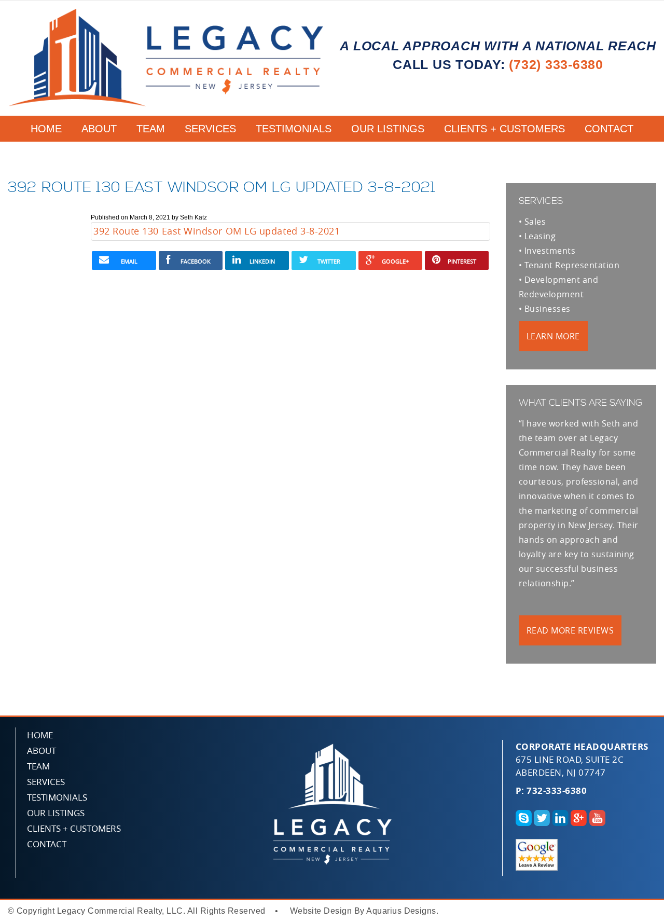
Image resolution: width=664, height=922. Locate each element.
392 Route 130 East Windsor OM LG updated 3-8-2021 (216, 231)
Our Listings (387, 128)
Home (46, 128)
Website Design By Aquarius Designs (363, 910)
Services (210, 128)
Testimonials (293, 128)
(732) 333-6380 (556, 64)
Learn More (553, 336)
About (99, 128)
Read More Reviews (570, 630)
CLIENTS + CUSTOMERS (504, 128)
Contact (609, 128)
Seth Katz (193, 217)
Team (150, 128)
